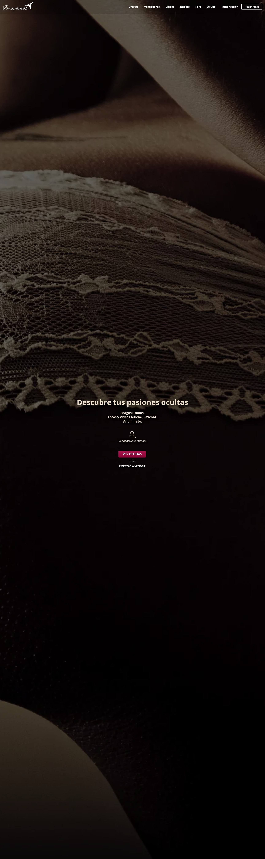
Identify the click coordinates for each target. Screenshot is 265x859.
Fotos (112, 417)
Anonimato (132, 421)
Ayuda (211, 6)
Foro (198, 6)
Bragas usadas (132, 413)
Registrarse (252, 6)
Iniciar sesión (229, 6)
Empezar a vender (132, 466)
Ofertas (133, 6)
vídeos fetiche (131, 417)
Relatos (185, 6)
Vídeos (170, 6)
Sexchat (150, 417)
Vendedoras (152, 6)
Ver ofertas (132, 454)
